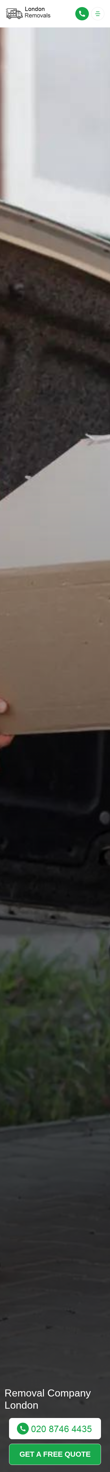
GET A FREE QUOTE (55, 1454)
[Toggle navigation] (97, 13)
